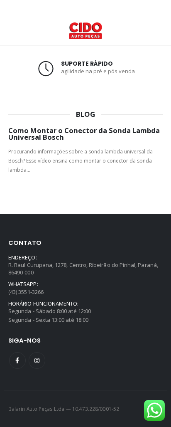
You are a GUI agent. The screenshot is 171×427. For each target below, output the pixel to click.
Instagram (37, 360)
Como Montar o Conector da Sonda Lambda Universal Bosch (84, 134)
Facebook (17, 360)
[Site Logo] (85, 30)
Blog (85, 114)
